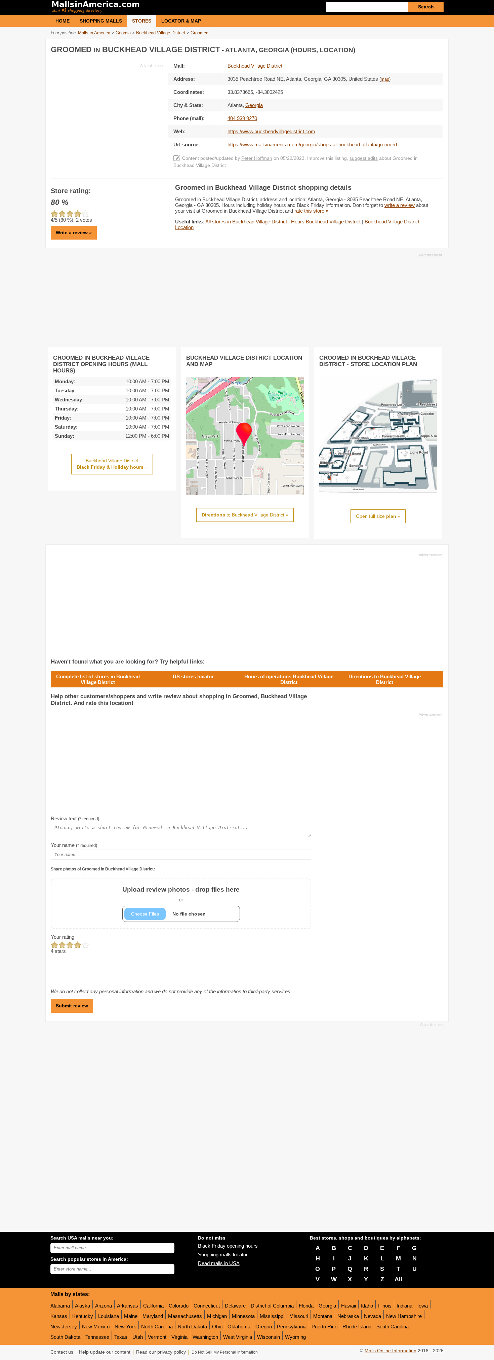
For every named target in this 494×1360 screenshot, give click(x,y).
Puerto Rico (324, 1326)
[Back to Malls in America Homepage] (148, 7)
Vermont (157, 1337)
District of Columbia (272, 1306)
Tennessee (97, 1337)
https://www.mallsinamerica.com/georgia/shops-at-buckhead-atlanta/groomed (312, 144)
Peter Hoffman (256, 158)
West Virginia (237, 1337)
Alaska (82, 1306)
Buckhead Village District (255, 66)
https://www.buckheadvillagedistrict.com (271, 131)
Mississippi (272, 1316)
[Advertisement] (107, 115)
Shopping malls (101, 21)
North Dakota (192, 1326)
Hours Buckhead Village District (326, 221)
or (181, 894)
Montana (322, 1316)
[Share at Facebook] (410, 48)
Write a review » (74, 232)
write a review (399, 205)
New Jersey (63, 1326)
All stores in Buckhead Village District (246, 221)
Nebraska (348, 1316)
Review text (75, 818)
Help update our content (104, 1352)
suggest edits (363, 158)
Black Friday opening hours (228, 1246)
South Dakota (65, 1337)
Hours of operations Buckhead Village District (288, 679)
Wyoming (295, 1337)
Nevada (372, 1316)
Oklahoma (239, 1326)
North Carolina (157, 1326)
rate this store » (311, 211)
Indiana (404, 1306)
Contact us (61, 1352)
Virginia (179, 1337)
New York (125, 1326)
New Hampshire (404, 1316)
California (153, 1306)
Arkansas (127, 1306)
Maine (130, 1316)
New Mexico (96, 1326)
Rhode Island (356, 1326)
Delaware (235, 1306)
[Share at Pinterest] (437, 48)
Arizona (103, 1306)
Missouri (298, 1316)
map (385, 79)
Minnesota (243, 1316)
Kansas (58, 1316)
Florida (306, 1306)
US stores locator (193, 676)
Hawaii (348, 1306)
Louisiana (108, 1316)
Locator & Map (181, 21)
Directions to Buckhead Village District (384, 679)
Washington (205, 1337)
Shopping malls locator (223, 1254)
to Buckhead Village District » (245, 514)
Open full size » (378, 516)
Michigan (217, 1316)
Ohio (217, 1326)
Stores (141, 21)
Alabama (60, 1306)
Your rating (62, 937)
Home (62, 21)
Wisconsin (268, 1337)
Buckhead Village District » (112, 464)
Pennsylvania (291, 1326)
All (398, 1279)
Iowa (422, 1306)
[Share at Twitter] (423, 48)
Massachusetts (185, 1316)
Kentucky (82, 1316)
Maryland (152, 1316)
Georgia (327, 1306)
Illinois (385, 1306)
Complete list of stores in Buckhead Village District (98, 679)
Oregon (263, 1326)
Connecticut (207, 1306)
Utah (137, 1337)
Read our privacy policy (161, 1352)
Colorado (179, 1306)
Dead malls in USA (219, 1263)
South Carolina (392, 1326)
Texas (120, 1337)
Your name (74, 845)
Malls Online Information (390, 1350)
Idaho (367, 1306)
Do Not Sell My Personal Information (225, 1352)
